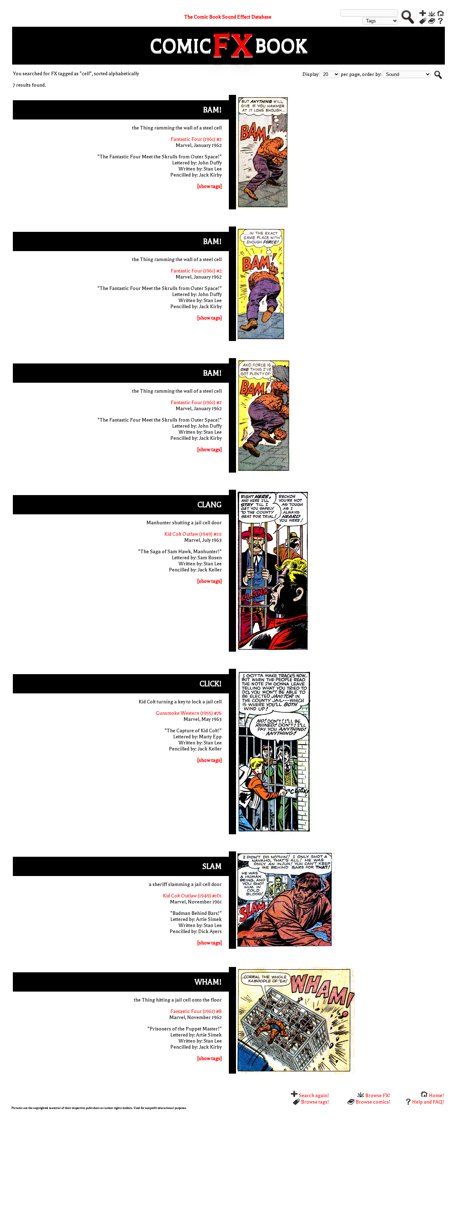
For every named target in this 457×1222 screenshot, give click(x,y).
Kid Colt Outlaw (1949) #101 (192, 896)
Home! (436, 1096)
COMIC (180, 46)
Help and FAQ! (428, 1102)
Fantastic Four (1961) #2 (196, 139)
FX (233, 45)
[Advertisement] (225, 1165)
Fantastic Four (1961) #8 (196, 1011)
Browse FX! (377, 1096)
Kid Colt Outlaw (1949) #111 (193, 534)
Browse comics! (373, 1102)
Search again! (313, 1096)
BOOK (281, 46)
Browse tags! (314, 1102)
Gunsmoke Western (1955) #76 (189, 713)
